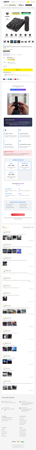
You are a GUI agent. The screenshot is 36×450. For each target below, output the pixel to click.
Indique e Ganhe (22, 424)
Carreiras (3, 430)
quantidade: (5, 66)
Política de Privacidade (23, 430)
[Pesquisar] (28, 2)
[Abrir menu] (2, 1)
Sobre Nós (3, 429)
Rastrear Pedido (22, 419)
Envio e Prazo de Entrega (23, 420)
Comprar (18, 69)
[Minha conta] (31, 1)
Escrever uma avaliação (26, 227)
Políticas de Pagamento (23, 433)
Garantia (3, 434)
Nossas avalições (4, 433)
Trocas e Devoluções (22, 423)
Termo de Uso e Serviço (23, 429)
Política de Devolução (23, 434)
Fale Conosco (21, 417)
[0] (33, 1)
